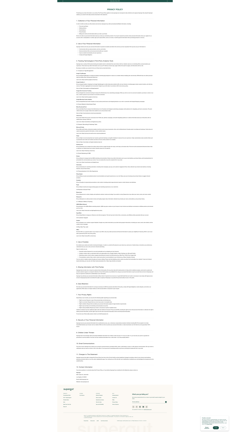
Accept (216, 427)
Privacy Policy (209, 424)
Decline (223, 427)
